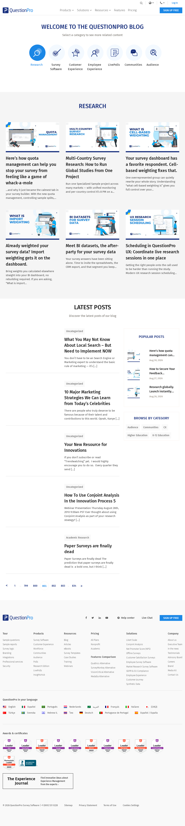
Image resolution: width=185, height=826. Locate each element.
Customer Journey (134, 679)
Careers (171, 662)
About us (172, 640)
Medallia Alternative (100, 676)
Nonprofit (95, 644)
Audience (133, 427)
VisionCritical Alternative (102, 672)
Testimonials (174, 653)
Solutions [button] (83, 10)
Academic (95, 648)
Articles (67, 644)
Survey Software (40, 640)
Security (6, 666)
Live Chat (147, 617)
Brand (170, 666)
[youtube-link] (107, 617)
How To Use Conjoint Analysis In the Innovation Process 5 (91, 498)
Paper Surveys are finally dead (88, 548)
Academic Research (77, 537)
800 (35, 585)
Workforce (38, 648)
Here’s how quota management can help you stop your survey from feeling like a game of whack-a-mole (31, 170)
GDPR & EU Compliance (137, 671)
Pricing (132, 10)
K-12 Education (160, 435)
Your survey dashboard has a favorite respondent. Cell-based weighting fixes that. (152, 164)
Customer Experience (43, 644)
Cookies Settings (131, 805)
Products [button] (65, 10)
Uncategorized (74, 331)
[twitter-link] (93, 617)
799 (26, 585)
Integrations (8, 657)
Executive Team (175, 644)
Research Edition (41, 666)
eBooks (67, 648)
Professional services (13, 662)
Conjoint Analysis (134, 644)
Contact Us (173, 675)
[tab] (36, 56)
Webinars (68, 666)
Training (68, 662)
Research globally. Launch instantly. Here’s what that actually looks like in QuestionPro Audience (161, 389)
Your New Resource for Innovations (85, 447)
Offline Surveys (133, 653)
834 (74, 585)
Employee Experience (136, 675)
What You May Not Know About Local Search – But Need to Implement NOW (87, 345)
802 (54, 585)
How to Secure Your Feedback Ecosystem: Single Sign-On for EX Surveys (162, 371)
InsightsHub (39, 675)
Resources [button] (101, 10)
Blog (66, 640)
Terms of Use (110, 805)
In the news (173, 648)
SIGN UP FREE (171, 10)
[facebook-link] (86, 617)
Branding (7, 653)
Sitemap (68, 805)
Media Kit (172, 670)
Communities (150, 427)
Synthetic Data (133, 684)
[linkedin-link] (100, 617)
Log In (175, 3)
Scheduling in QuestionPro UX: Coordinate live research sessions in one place (152, 252)
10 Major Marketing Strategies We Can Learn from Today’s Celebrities (87, 397)
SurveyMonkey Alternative (103, 667)
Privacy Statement (88, 805)
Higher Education (137, 435)
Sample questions (11, 640)
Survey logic (8, 648)
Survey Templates (72, 653)
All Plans (95, 640)
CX (165, 427)
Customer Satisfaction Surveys (140, 657)
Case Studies (70, 657)
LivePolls (37, 670)
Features (119, 10)
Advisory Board (175, 657)
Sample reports (10, 644)
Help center (128, 617)
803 (63, 585)
